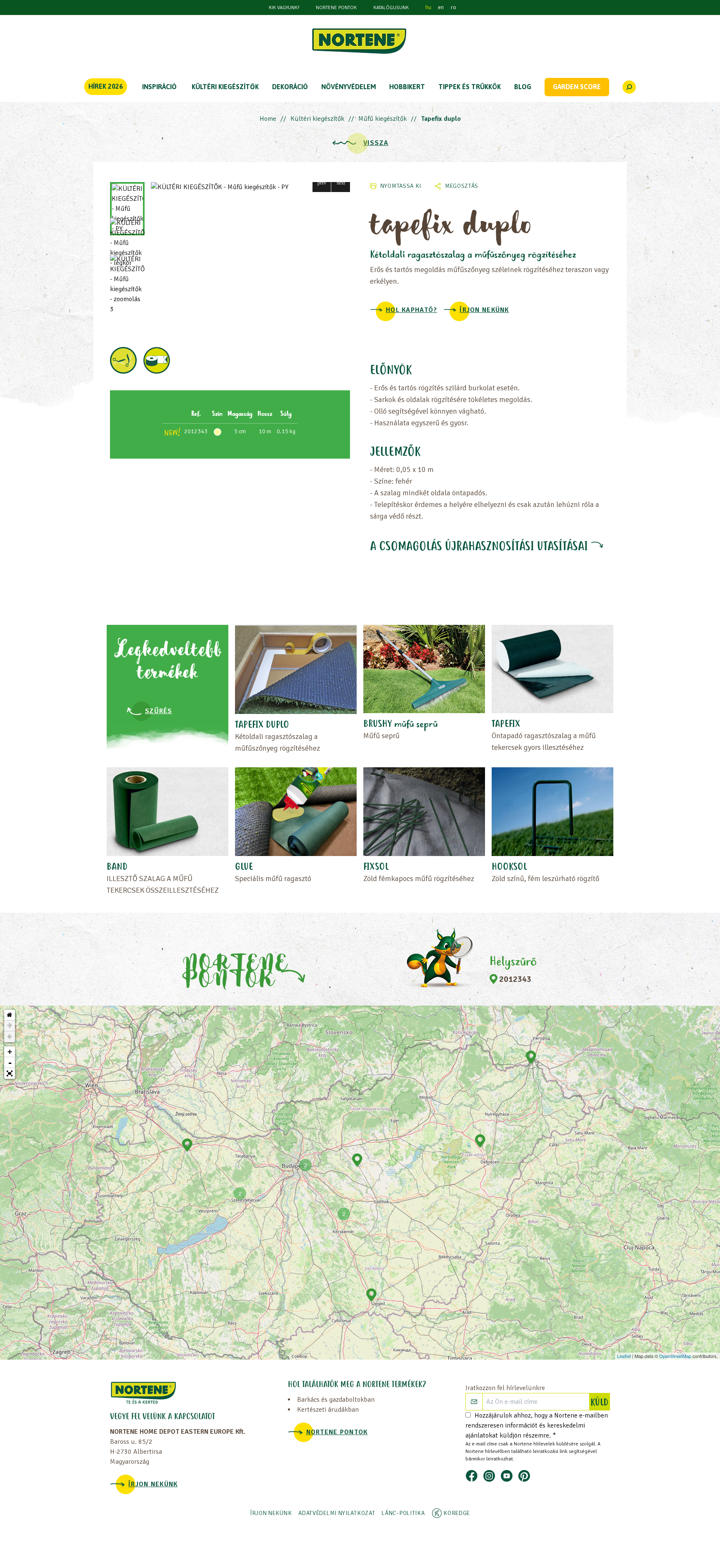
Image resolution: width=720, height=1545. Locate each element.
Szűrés (158, 711)
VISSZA (376, 143)
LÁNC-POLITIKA (403, 1513)
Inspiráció (159, 86)
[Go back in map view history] (9, 1036)
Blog (522, 86)
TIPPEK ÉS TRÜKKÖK (469, 86)
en (441, 7)
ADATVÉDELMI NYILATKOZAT (336, 1513)
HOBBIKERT (407, 86)
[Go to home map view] (9, 1015)
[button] (321, 182)
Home (268, 119)
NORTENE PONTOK (336, 8)
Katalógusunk (391, 8)
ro (453, 7)
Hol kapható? (411, 310)
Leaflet (624, 1356)
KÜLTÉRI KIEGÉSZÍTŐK (225, 86)
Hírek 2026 (105, 86)
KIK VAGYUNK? (284, 8)
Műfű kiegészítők (382, 119)
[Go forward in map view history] (9, 1026)
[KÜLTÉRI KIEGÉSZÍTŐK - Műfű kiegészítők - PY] (250, 187)
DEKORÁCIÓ (290, 86)
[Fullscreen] (9, 1073)
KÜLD (600, 1403)
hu (428, 7)
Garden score (577, 86)
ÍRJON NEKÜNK (484, 310)
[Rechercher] (629, 87)
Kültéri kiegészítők (317, 119)
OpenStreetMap (675, 1356)
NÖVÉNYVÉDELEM (348, 86)
